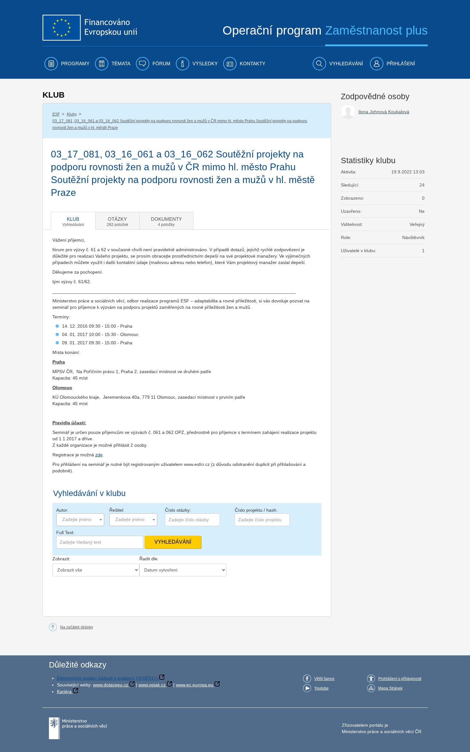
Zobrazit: (61, 558)
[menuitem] (67, 63)
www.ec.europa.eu (194, 684)
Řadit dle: (149, 558)
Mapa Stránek (390, 688)
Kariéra (64, 691)
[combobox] (80, 519)
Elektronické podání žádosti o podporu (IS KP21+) (107, 678)
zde (99, 454)
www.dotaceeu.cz (110, 684)
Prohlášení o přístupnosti (399, 678)
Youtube (321, 688)
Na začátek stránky (76, 627)
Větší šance (324, 678)
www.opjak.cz (152, 684)
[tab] (73, 221)
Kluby (72, 114)
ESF (56, 114)
